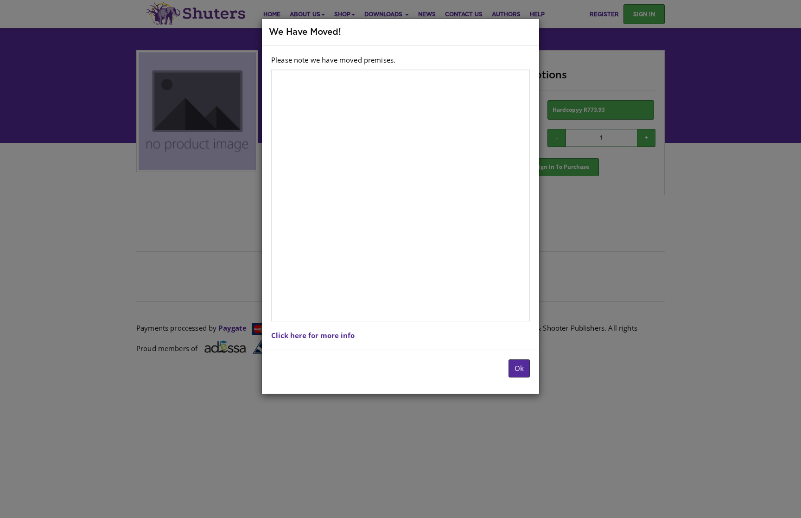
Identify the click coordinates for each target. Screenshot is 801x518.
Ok (519, 368)
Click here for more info (313, 335)
